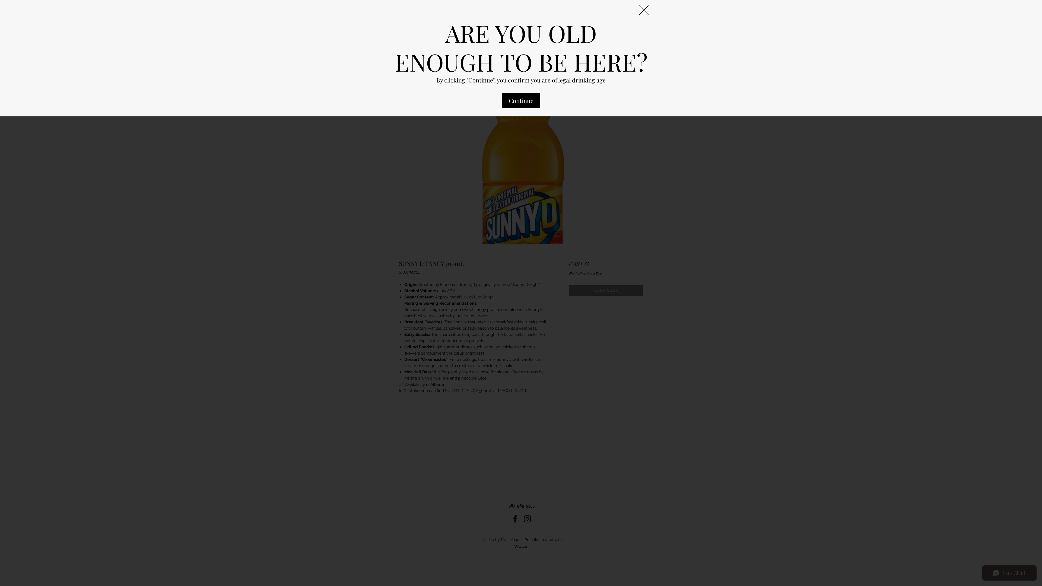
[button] (644, 10)
